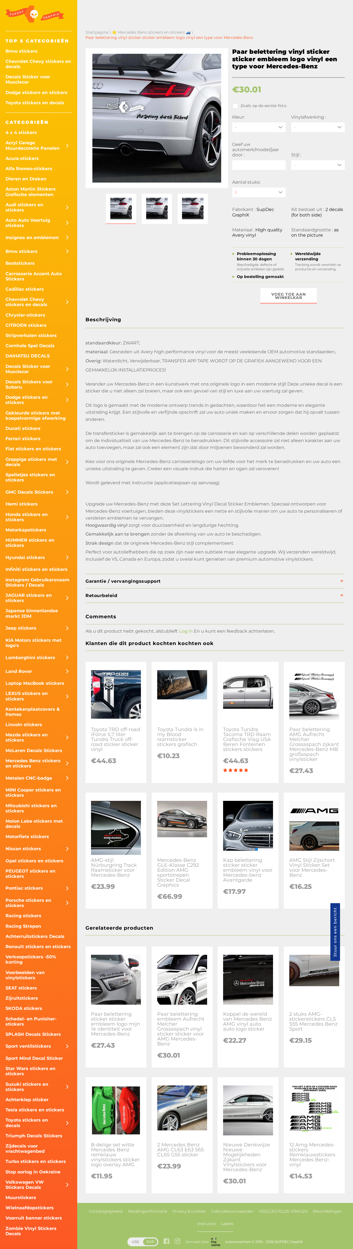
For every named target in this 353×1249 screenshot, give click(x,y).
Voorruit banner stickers (34, 1218)
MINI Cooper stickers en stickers (33, 792)
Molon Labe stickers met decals (34, 824)
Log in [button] (186, 631)
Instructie (206, 1223)
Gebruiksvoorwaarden (232, 1211)
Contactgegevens (106, 1211)
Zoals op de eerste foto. (263, 105)
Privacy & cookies (189, 1211)
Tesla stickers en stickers (35, 1109)
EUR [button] (150, 1242)
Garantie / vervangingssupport (123, 581)
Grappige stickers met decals (31, 462)
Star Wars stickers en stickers (30, 1071)
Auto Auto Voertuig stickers (28, 223)
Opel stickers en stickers (34, 860)
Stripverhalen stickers (31, 335)
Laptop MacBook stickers (35, 683)
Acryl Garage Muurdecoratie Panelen (33, 145)
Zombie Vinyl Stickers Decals (31, 1231)
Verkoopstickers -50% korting (31, 959)
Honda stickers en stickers (27, 517)
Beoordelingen (327, 1211)
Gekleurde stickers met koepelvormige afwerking (36, 415)
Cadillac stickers (25, 289)
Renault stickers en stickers (38, 946)
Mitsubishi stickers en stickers (31, 808)
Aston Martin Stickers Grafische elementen (31, 191)
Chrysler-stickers (25, 315)
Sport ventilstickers (28, 1046)
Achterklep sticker (27, 1099)
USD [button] (135, 1242)
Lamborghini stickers (30, 657)
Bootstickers (20, 263)
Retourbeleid (101, 595)
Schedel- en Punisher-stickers (31, 1021)
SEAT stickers (21, 988)
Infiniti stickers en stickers (37, 569)
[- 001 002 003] (318, 165)
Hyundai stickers (25, 557)
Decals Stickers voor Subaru (29, 384)
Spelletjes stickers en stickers (30, 477)
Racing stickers (23, 915)
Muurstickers (21, 1197)
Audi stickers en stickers (24, 207)
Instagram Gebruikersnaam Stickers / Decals (37, 582)
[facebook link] (166, 1241)
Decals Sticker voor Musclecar (28, 79)
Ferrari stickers (23, 438)
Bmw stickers (22, 51)
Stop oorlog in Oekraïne (33, 1172)
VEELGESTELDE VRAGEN (283, 1211)
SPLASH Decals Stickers (33, 1034)
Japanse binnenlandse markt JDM (32, 613)
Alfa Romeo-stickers (29, 168)
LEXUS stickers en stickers (27, 696)
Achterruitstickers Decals (35, 936)
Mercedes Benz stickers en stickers (33, 763)
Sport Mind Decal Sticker (34, 1058)
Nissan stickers (23, 848)
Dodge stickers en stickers (37, 92)
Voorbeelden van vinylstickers (25, 975)
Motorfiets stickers (27, 836)
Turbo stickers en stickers (36, 1161)
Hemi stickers (22, 504)
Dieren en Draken (26, 178)
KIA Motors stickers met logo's (33, 643)
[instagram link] (177, 1241)
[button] (121, 209)
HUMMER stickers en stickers (30, 542)
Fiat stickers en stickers (33, 448)
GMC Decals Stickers (29, 492)
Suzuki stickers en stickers (27, 1087)
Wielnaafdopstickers (30, 1207)
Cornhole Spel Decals (30, 345)
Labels (227, 1223)
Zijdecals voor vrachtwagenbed (25, 1148)
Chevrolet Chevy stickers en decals (38, 64)
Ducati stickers (23, 428)
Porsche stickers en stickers (28, 903)
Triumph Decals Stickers (34, 1135)
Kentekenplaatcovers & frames (33, 712)
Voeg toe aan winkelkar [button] (288, 296)
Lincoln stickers (24, 724)
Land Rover (19, 671)
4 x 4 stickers (21, 132)
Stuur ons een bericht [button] (335, 932)
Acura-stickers (22, 158)
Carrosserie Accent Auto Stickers (34, 276)
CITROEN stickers (26, 325)
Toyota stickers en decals (35, 102)
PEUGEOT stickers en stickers (30, 873)
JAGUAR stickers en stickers (29, 598)
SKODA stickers (24, 1008)
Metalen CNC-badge (29, 778)
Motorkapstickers (26, 530)
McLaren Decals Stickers (34, 750)
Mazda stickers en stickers (27, 737)
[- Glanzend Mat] (318, 127)
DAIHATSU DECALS (28, 356)
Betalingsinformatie (147, 1211)
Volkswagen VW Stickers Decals (25, 1185)
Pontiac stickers (24, 888)
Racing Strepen (23, 926)
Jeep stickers (21, 628)
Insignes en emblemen (32, 237)
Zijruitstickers (22, 998)
